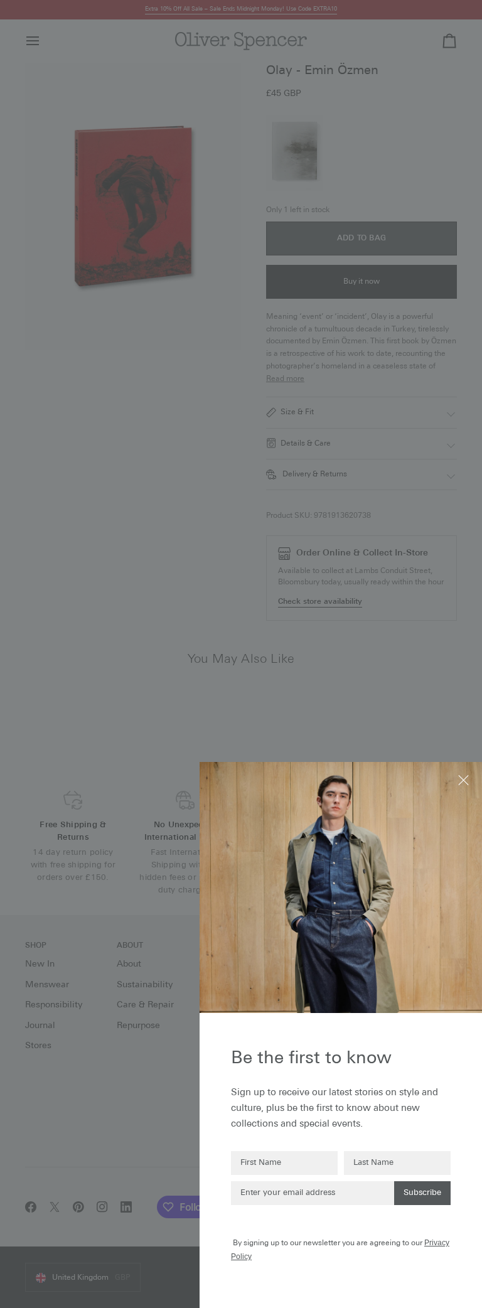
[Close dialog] (465, 779)
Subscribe (422, 1193)
